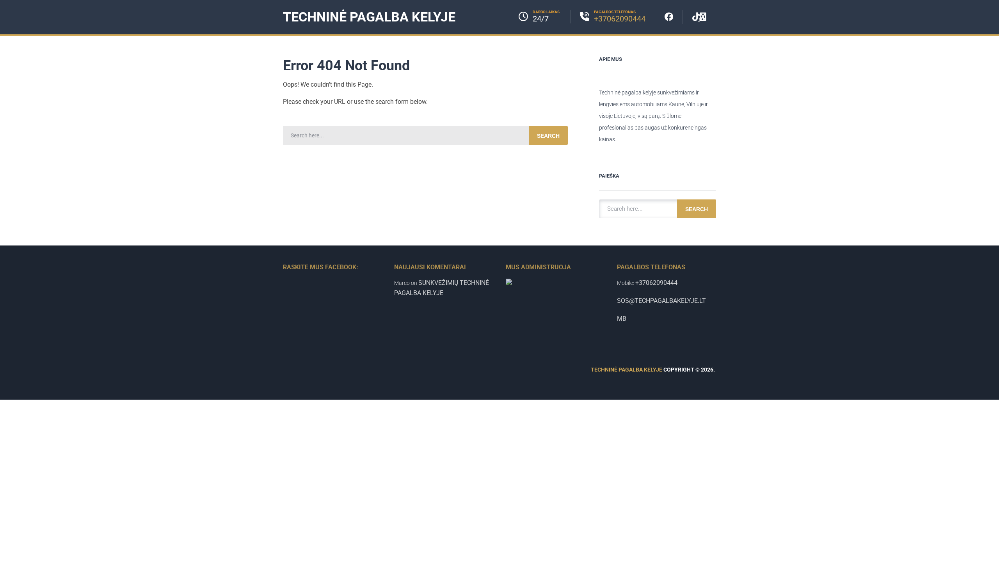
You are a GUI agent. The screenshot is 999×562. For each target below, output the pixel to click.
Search (548, 136)
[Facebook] (669, 17)
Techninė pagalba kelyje (369, 16)
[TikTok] (699, 16)
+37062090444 (619, 18)
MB (621, 318)
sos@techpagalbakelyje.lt (661, 300)
